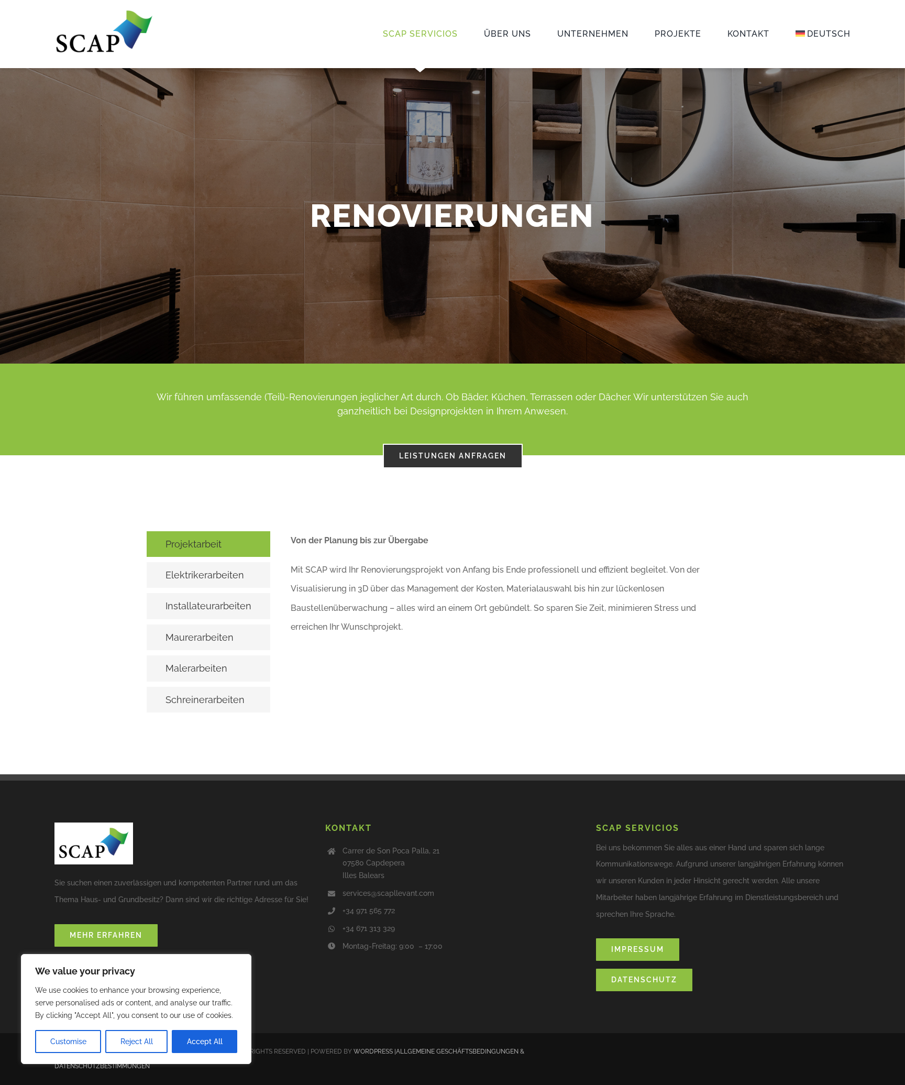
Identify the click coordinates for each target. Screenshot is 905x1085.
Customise (68, 1041)
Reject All (136, 1041)
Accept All (205, 1041)
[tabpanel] (510, 624)
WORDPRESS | (375, 1051)
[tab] (208, 544)
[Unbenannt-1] (104, 13)
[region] (136, 1009)
